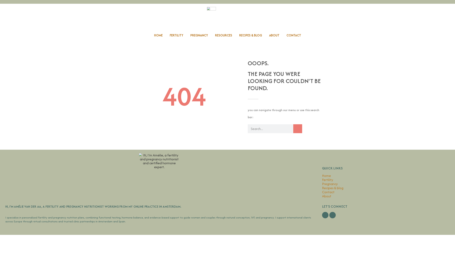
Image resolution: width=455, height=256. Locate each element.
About (274, 35)
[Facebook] (325, 215)
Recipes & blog (250, 35)
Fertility (176, 35)
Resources (223, 35)
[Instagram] (332, 215)
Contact (294, 35)
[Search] (297, 128)
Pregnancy (199, 35)
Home (158, 35)
